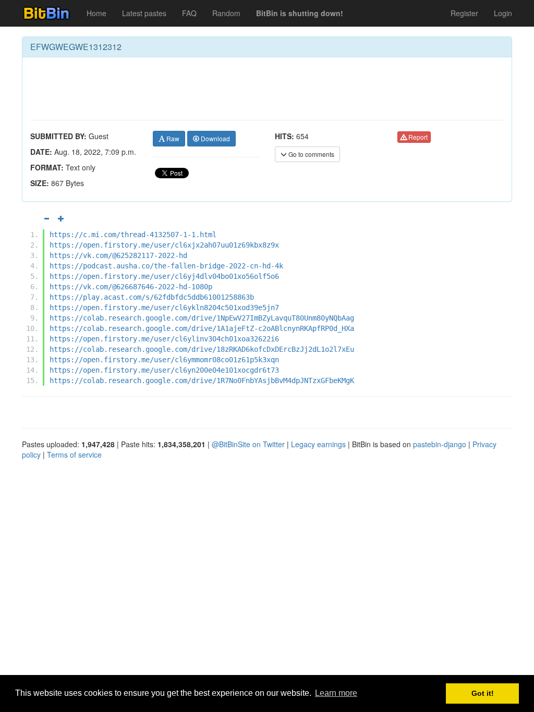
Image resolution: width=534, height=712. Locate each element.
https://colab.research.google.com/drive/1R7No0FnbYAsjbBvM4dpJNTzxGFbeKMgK (202, 380)
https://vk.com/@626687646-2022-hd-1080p (131, 287)
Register (464, 13)
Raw (172, 138)
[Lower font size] (46, 218)
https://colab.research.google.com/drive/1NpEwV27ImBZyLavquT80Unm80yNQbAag (202, 318)
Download (214, 138)
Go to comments (310, 154)
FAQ (189, 13)
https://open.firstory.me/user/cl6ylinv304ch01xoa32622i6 (164, 339)
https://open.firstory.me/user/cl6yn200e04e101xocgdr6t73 (164, 370)
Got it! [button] (482, 693)
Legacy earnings (318, 444)
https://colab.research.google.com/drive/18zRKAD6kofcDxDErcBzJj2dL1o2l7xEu (202, 349)
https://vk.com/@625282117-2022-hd (118, 255)
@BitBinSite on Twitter (248, 444)
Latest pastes (144, 13)
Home (96, 13)
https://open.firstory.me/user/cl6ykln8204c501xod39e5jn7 (164, 307)
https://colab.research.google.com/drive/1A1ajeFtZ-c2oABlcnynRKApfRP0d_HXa (202, 328)
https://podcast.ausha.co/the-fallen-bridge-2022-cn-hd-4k (166, 266)
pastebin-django (439, 444)
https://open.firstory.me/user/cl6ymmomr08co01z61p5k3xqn (164, 359)
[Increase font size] (61, 218)
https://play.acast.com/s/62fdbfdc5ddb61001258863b (152, 297)
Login (503, 13)
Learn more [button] (336, 693)
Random (226, 13)
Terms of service (74, 454)
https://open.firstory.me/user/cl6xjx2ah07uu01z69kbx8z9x (164, 245)
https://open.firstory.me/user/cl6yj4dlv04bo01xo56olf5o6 (164, 276)
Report (417, 136)
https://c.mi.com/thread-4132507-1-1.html (133, 234)
